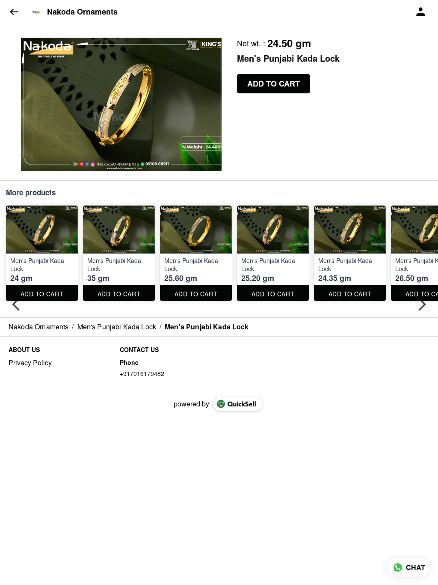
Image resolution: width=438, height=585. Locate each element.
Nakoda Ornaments (82, 12)
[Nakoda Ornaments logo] (36, 12)
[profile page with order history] (420, 12)
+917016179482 (142, 373)
